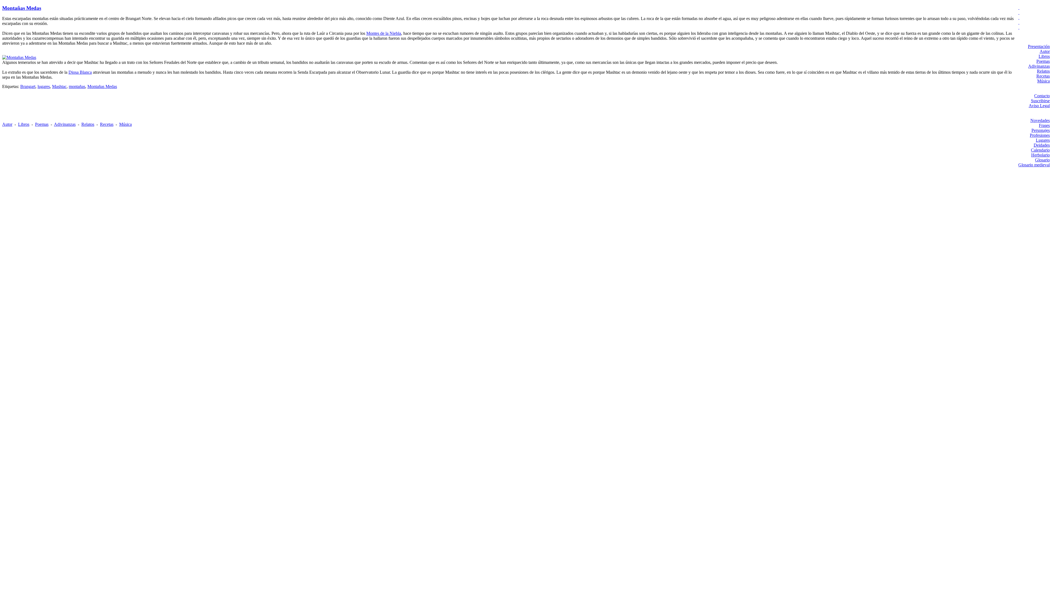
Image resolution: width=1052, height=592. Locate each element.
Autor (1045, 51)
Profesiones (1040, 135)
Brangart (27, 86)
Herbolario (1040, 155)
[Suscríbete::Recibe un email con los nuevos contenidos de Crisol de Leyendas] (1034, 22)
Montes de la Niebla (383, 33)
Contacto (1042, 95)
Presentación (1039, 46)
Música (1043, 81)
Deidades (1042, 145)
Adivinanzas (1039, 66)
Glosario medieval (1034, 165)
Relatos (1043, 71)
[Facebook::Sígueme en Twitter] (1034, 12)
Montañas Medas (21, 8)
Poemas (1043, 61)
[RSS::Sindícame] (1034, 27)
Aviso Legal (1039, 105)
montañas (77, 86)
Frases (1044, 125)
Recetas (1043, 76)
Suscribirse (1040, 100)
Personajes (1040, 130)
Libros (1044, 56)
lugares (44, 86)
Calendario (1040, 150)
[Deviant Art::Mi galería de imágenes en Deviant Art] (1034, 7)
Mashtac (59, 86)
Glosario (1042, 160)
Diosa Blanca (80, 72)
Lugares (1043, 140)
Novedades (1040, 120)
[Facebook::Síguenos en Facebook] (1034, 17)
